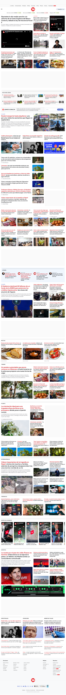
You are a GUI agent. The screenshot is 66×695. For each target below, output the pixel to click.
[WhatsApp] (28, 686)
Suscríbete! (60, 109)
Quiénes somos (55, 662)
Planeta (25, 667)
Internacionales (15, 667)
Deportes (14, 664)
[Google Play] (43, 686)
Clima (4, 664)
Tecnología (26, 618)
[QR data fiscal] (47, 687)
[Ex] (21, 686)
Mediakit (55, 668)
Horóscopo (5, 667)
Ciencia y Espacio (27, 662)
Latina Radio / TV (46, 664)
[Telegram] (30, 686)
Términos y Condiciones (30, 690)
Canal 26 (44, 662)
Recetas (25, 668)
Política (14, 668)
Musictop (44, 668)
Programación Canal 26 (57, 670)
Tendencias (15, 670)
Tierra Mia (44, 665)
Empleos (54, 673)
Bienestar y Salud (48, 618)
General (14, 665)
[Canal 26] (33, 680)
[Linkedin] (25, 686)
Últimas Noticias (5, 662)
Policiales (4, 668)
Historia (25, 665)
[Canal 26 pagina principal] (33, 11)
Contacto (54, 664)
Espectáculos (4, 618)
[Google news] (32, 686)
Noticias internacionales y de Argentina (56, 19)
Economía (25, 664)
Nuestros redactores (56, 671)
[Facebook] (18, 686)
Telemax (44, 667)
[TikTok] (27, 686)
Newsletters (56, 674)
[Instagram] (19, 686)
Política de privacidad (56, 667)
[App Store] (36, 686)
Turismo (25, 670)
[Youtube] (23, 686)
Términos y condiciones (57, 665)
